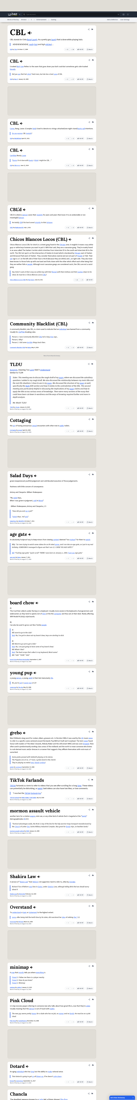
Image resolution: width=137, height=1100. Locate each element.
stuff (20, 332)
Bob (13, 635)
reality (52, 1009)
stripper (49, 222)
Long (32, 370)
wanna (19, 133)
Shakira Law (13, 894)
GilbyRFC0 (21, 521)
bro (39, 793)
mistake (72, 882)
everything (40, 972)
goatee (80, 272)
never (86, 741)
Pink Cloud (13, 1021)
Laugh (34, 39)
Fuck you (71, 553)
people (29, 264)
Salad (15, 516)
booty (31, 160)
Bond (29, 39)
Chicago (63, 244)
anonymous (19, 1081)
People (79, 256)
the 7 (75, 917)
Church (17, 826)
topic (24, 912)
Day (28, 826)
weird (40, 788)
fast (35, 44)
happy (34, 1013)
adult (30, 678)
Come (12, 128)
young (26, 683)
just (20, 683)
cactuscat (19, 767)
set (11, 258)
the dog (20, 687)
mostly (21, 972)
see (19, 74)
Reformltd (22, 894)
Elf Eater (21, 922)
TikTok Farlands (14, 798)
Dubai (40, 886)
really (31, 44)
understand (16, 912)
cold (35, 500)
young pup (13, 687)
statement (33, 912)
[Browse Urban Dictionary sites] (14, 14)
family (84, 816)
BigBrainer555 (19, 228)
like (23, 332)
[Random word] (118, 14)
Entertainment (41, 20)
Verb (34, 128)
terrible (29, 342)
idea (63, 917)
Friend (14, 977)
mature (72, 539)
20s (51, 678)
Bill (13, 553)
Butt (18, 66)
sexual (34, 425)
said (26, 516)
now (32, 762)
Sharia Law (24, 882)
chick (29, 74)
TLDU (11, 407)
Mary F (16, 79)
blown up (39, 1076)
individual (62, 329)
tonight (28, 133)
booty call (81, 128)
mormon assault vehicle (17, 831)
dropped (86, 744)
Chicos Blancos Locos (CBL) (18, 280)
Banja (19, 557)
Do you (14, 133)
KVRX (27, 831)
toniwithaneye (22, 1021)
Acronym (13, 370)
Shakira (50, 886)
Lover (24, 155)
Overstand (13, 922)
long (32, 1071)
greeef (20, 430)
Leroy (14, 917)
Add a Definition (112, 20)
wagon (32, 816)
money (61, 1013)
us (33, 1076)
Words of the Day (13, 20)
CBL (11, 49)
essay (61, 377)
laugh (53, 39)
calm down (57, 1076)
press (91, 738)
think (36, 160)
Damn (15, 160)
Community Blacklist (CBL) (17, 348)
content (56, 539)
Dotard (12, 1081)
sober (88, 1006)
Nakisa (29, 348)
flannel (54, 272)
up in (27, 511)
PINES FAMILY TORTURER (28, 798)
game (57, 544)
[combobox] (71, 14)
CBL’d (11, 228)
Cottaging (13, 430)
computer (57, 614)
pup (30, 683)
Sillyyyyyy (17, 165)
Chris (15, 49)
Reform (35, 882)
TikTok (13, 785)
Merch (90, 50)
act (14, 425)
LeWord (19, 987)
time (51, 337)
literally (12, 69)
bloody (37, 762)
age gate (12, 557)
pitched (48, 44)
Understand (45, 370)
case (55, 74)
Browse (23, 20)
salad (15, 498)
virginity (40, 215)
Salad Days (13, 521)
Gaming (53, 20)
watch (88, 539)
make (50, 1071)
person (25, 215)
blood (41, 500)
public (62, 425)
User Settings (125, 20)
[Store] (123, 14)
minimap (12, 987)
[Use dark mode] (128, 14)
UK (82, 738)
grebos (42, 762)
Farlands (34, 793)
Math (27, 386)
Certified (13, 155)
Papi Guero (31, 280)
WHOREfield (17, 139)
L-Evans (17, 407)
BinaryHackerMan (24, 660)
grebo (12, 767)
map (13, 972)
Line (22, 66)
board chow (13, 660)
